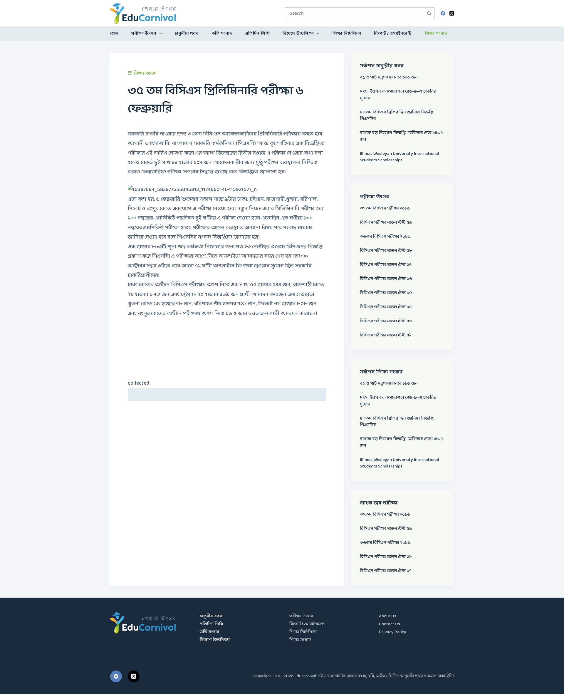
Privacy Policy (392, 632)
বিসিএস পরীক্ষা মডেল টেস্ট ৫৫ (386, 293)
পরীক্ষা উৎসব (143, 33)
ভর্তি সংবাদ (222, 33)
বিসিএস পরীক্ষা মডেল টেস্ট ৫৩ (386, 321)
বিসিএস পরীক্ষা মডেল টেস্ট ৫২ (386, 335)
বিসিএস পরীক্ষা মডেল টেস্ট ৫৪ (386, 307)
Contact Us (389, 624)
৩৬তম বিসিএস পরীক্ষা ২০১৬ (385, 236)
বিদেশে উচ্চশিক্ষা (298, 33)
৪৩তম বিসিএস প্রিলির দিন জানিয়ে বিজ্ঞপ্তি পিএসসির (397, 116)
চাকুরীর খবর (187, 33)
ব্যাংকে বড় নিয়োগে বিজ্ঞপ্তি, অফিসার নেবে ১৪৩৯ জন (402, 136)
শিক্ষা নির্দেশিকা (347, 33)
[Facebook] (443, 13)
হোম (114, 33)
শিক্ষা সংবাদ (436, 33)
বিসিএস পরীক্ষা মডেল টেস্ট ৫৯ (386, 222)
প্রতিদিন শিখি (257, 33)
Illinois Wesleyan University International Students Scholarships (399, 157)
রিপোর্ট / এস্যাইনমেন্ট (393, 33)
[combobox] (354, 13)
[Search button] (428, 13)
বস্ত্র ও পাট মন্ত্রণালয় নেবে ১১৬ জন (389, 77)
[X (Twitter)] (451, 13)
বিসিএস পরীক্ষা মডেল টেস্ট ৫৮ (386, 250)
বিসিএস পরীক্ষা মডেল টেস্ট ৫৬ (386, 279)
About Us (387, 616)
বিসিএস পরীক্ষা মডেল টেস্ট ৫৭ (386, 265)
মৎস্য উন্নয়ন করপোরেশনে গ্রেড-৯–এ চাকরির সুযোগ (398, 95)
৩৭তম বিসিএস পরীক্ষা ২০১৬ (385, 208)
